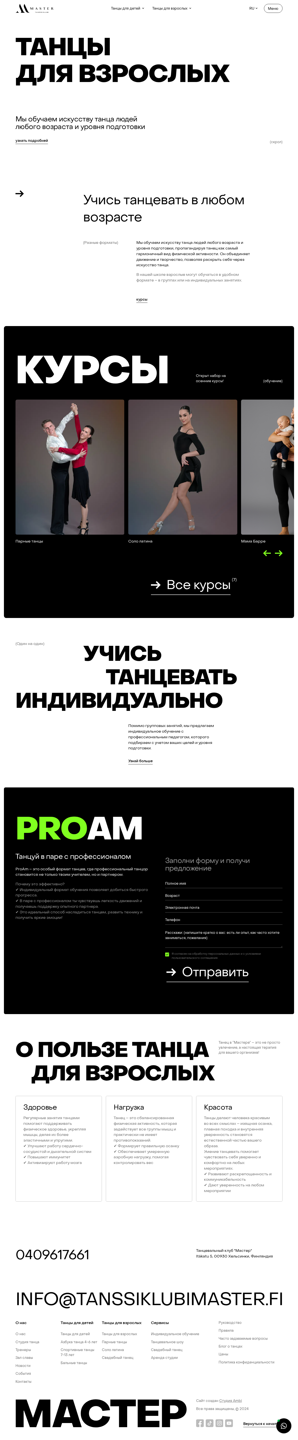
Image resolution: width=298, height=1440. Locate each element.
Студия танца (27, 1342)
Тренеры (23, 1350)
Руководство (230, 1322)
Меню (273, 8)
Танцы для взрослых (119, 1334)
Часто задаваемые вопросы (243, 1338)
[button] (128, 8)
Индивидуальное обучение (175, 1334)
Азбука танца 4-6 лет (79, 1342)
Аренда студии (164, 1357)
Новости (23, 1365)
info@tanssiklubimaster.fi (149, 1300)
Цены (223, 1354)
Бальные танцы (74, 1363)
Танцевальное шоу (167, 1342)
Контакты (23, 1381)
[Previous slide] (267, 553)
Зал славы (24, 1357)
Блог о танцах (230, 1346)
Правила (226, 1330)
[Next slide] (279, 553)
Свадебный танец (117, 1357)
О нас (20, 1334)
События (23, 1373)
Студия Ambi (230, 1400)
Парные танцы (114, 1342)
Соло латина (113, 1350)
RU (251, 8)
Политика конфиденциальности (246, 1362)
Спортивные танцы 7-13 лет (77, 1352)
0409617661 (52, 1255)
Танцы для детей (75, 1334)
